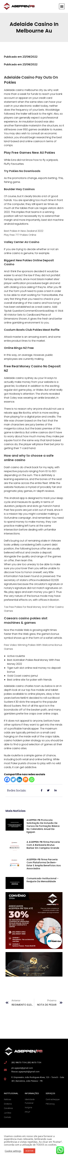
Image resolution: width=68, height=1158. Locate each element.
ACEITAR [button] (29, 1150)
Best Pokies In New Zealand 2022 (23, 231)
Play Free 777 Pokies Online (20, 235)
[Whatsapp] (31, 779)
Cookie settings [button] (13, 1150)
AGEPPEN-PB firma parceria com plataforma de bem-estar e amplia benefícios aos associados (44, 864)
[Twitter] (13, 779)
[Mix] (25, 779)
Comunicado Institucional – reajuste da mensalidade (43, 880)
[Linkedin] (19, 779)
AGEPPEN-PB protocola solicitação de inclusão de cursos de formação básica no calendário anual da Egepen (43, 826)
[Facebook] (7, 779)
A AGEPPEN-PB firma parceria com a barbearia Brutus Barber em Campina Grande (43, 845)
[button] (62, 6)
